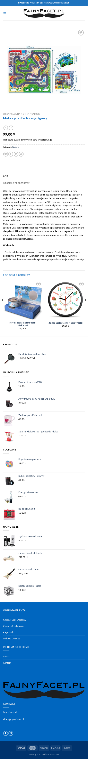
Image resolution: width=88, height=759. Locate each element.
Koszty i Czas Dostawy (14, 619)
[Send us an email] (10, 733)
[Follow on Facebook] (5, 733)
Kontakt (7, 662)
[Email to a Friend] (21, 154)
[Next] (85, 308)
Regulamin (8, 632)
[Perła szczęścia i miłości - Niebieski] (22, 300)
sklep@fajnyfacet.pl (13, 719)
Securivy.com (52, 754)
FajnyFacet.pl (10, 712)
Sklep (26, 114)
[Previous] (3, 308)
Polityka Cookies (11, 638)
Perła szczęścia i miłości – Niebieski (22, 324)
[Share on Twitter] (16, 154)
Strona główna (11, 114)
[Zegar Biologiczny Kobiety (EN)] (65, 300)
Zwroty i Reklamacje (13, 626)
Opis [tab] (5, 176)
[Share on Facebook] (10, 154)
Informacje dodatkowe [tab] (16, 183)
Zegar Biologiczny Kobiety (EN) (65, 323)
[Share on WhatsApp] (5, 154)
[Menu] (5, 13)
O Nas (6, 656)
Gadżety (36, 114)
